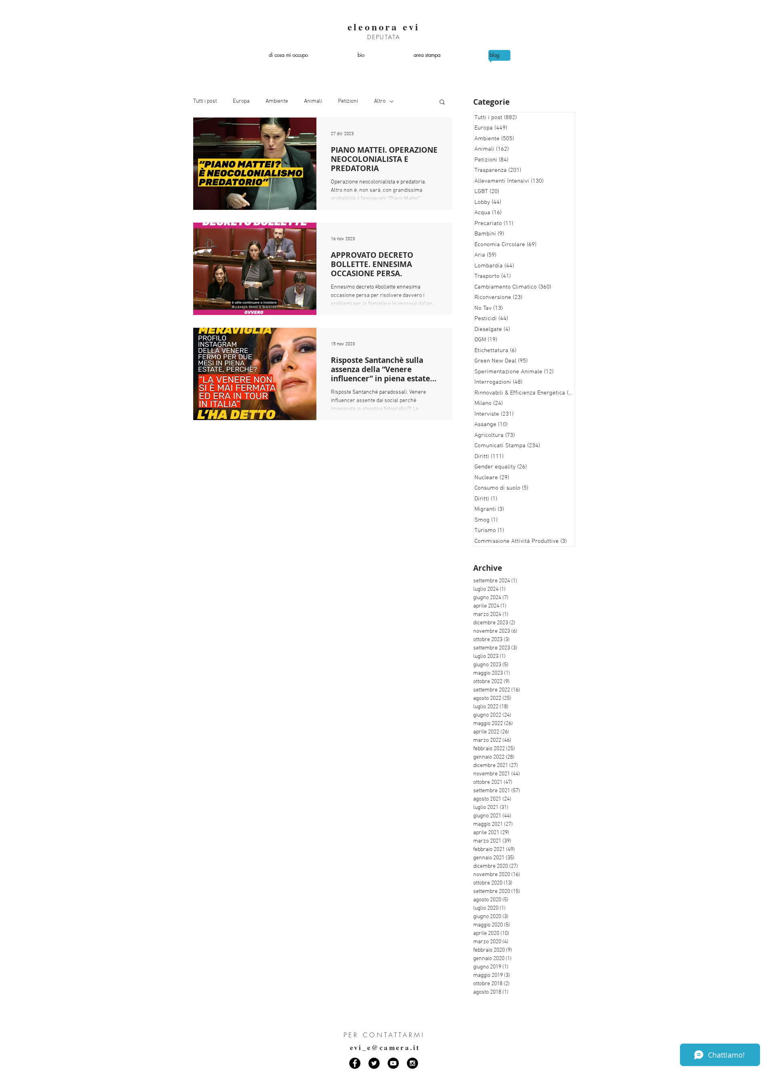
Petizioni (348, 101)
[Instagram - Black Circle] (412, 1063)
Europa (241, 101)
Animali (313, 101)
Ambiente (277, 101)
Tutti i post (205, 101)
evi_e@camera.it (385, 1047)
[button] (442, 102)
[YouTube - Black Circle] (393, 1063)
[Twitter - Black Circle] (374, 1063)
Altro (380, 101)
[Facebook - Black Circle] (354, 1063)
